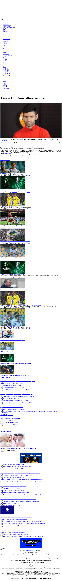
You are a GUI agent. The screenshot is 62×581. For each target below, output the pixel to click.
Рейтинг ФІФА (6, 69)
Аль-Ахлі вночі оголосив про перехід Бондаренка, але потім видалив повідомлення (17, 381)
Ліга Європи (5, 41)
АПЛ (4, 46)
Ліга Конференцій (6, 42)
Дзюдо (4, 61)
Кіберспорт (5, 34)
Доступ (4, 52)
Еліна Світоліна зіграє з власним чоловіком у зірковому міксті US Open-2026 (16, 475)
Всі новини (5, 24)
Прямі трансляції (6, 39)
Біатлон (4, 58)
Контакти (5, 92)
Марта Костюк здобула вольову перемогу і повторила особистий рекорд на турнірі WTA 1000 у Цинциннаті (22, 494)
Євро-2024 (5, 43)
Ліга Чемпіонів (6, 40)
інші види (5, 64)
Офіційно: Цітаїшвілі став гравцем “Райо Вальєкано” (11, 257)
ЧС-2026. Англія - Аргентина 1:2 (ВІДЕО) (9, 422)
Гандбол (4, 60)
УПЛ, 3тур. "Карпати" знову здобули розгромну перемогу (12, 326)
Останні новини (5, 378)
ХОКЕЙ (4, 84)
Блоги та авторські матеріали (9, 27)
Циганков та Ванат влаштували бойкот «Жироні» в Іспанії (12, 206)
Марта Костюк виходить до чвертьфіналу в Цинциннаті (12, 409)
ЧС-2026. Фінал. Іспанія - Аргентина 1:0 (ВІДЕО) (10, 418)
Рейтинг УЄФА (6, 68)
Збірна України (6, 54)
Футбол (4, 28)
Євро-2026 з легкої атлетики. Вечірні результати (10, 505)
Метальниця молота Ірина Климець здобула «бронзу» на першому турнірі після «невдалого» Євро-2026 (21, 404)
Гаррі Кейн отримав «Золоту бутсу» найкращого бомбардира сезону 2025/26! (16, 402)
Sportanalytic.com (8, 153)
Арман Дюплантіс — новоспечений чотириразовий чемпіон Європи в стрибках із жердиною (19, 501)
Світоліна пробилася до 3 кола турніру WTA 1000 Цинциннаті (13, 483)
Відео (4, 37)
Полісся (23, 155)
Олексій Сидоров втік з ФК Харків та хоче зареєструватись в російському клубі (16, 394)
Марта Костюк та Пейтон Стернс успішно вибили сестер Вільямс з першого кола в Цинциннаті (20, 473)
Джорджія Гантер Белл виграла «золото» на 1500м (10, 503)
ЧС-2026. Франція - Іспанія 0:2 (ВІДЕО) (8, 424)
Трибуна (4, 66)
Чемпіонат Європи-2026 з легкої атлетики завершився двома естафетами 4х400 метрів (18, 499)
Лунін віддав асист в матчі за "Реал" (7, 173)
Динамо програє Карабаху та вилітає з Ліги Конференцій (12, 189)
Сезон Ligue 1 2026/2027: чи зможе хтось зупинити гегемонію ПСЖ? (14, 389)
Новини (4, 67)
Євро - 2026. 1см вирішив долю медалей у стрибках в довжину (13, 496)
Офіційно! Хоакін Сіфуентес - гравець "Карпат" (10, 398)
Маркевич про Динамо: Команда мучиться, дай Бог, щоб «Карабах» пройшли (16, 288)
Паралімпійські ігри (7, 25)
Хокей (4, 32)
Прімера (4, 48)
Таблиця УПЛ (6, 70)
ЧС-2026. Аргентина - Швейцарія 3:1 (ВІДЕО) (10, 426)
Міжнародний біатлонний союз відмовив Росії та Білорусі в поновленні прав (16, 466)
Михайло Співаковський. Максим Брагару (9, 155)
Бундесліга (5, 47)
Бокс (4, 29)
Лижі (4, 63)
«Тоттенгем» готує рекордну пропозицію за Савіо (10, 385)
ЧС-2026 (4, 44)
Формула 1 (5, 31)
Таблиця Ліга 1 (6, 74)
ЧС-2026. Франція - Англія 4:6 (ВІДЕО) (8, 420)
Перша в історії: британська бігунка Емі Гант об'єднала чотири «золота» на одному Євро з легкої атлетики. (22, 481)
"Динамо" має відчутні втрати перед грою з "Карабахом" (12, 274)
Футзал (4, 56)
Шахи (4, 62)
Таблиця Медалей (6, 26)
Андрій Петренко (13, 175)
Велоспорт (5, 59)
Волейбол (5, 57)
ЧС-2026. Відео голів (6, 415)
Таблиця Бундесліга (7, 72)
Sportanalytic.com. (4, 140)
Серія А (4, 50)
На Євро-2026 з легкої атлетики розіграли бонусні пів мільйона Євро (14, 470)
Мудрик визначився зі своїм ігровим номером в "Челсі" (11, 407)
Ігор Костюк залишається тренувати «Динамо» (12, 340)
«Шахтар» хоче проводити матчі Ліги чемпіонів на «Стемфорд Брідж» (15, 241)
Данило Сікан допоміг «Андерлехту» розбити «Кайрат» (12, 383)
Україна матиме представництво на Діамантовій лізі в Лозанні (13, 464)
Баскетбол (5, 33)
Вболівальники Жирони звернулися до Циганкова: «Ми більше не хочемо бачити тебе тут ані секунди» (21, 305)
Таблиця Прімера (6, 73)
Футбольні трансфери (7, 55)
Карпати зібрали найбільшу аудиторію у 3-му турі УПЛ (11, 468)
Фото (4, 35)
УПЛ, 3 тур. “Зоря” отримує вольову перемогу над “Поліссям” (13, 486)
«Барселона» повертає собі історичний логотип (10, 391)
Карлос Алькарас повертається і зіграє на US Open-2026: (12, 387)
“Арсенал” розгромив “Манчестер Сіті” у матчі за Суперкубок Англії (14, 225)
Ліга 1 (4, 49)
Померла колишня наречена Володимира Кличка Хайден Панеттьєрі (18, 448)
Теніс (4, 30)
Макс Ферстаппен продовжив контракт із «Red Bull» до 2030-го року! (14, 400)
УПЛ (4, 45)
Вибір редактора (5, 431)
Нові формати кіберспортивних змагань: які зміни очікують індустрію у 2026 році (17, 396)
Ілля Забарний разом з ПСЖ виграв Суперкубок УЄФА (15, 375)
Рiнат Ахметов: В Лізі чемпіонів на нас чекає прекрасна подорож (13, 477)
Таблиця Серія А (6, 75)
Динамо (20, 155)
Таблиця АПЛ (6, 71)
